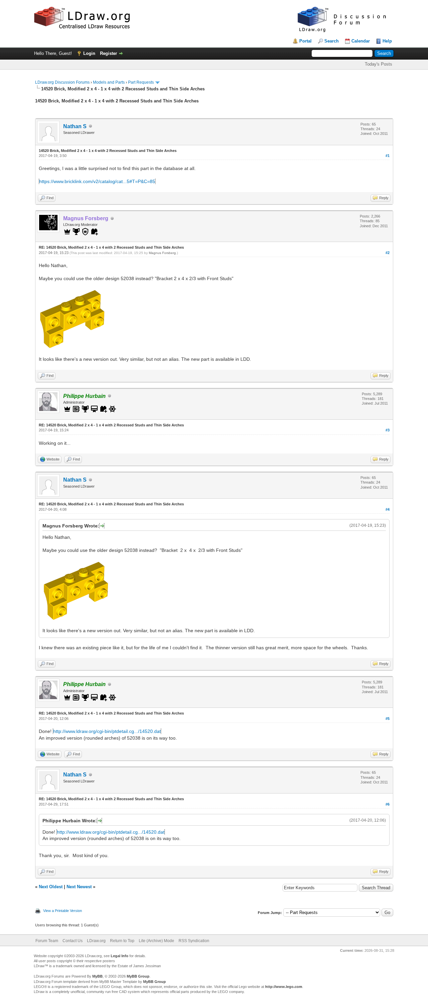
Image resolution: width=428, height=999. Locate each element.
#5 (388, 719)
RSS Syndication (194, 940)
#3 (388, 430)
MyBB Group (138, 976)
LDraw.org (96, 940)
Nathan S (75, 126)
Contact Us (73, 940)
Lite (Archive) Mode (156, 940)
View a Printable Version (62, 911)
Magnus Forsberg (162, 253)
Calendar (360, 41)
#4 (388, 509)
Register (108, 53)
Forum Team (46, 940)
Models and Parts (109, 82)
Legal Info (119, 956)
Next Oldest (51, 886)
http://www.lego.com (283, 987)
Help (387, 41)
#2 (388, 253)
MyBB (97, 976)
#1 (388, 156)
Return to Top (122, 940)
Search (331, 41)
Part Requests (141, 82)
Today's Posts (378, 64)
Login (89, 53)
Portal (305, 41)
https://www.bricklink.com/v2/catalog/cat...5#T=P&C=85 (97, 181)
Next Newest (79, 886)
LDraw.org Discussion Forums (62, 82)
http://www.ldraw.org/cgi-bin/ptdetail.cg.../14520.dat (107, 731)
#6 (388, 804)
